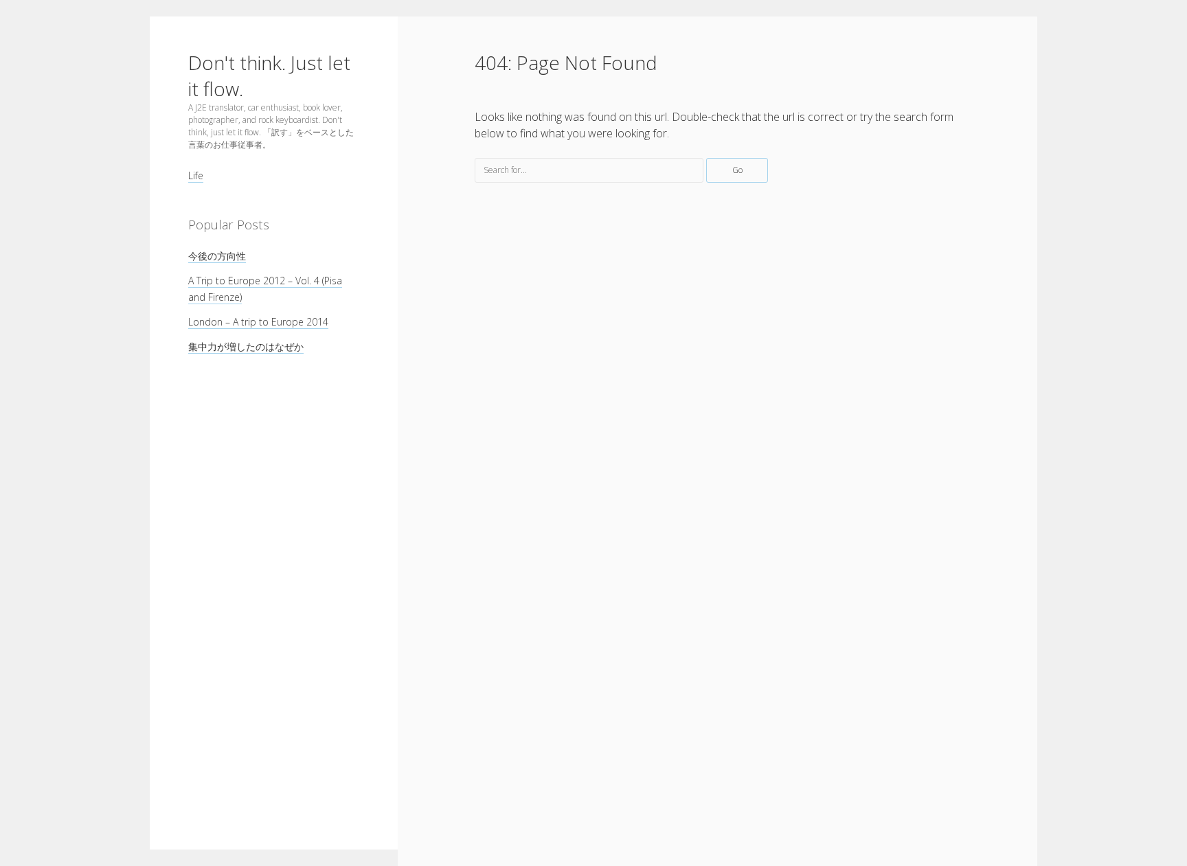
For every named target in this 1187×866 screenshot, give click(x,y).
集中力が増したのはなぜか (246, 346)
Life (195, 175)
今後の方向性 (217, 255)
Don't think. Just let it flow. (269, 75)
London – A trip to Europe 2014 (258, 321)
